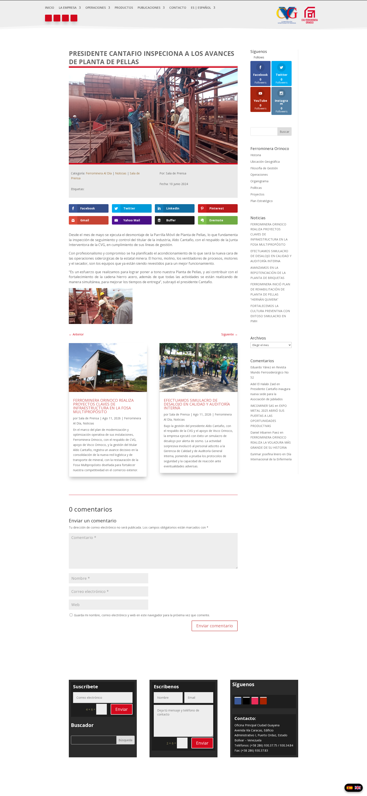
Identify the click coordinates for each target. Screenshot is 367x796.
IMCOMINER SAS (262, 406)
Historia (255, 155)
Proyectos (257, 194)
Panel (183, 776)
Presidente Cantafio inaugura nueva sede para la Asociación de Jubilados (270, 394)
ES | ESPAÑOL (201, 8)
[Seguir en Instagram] (65, 18)
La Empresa (67, 8)
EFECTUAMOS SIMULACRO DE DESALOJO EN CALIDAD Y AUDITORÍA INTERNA (197, 404)
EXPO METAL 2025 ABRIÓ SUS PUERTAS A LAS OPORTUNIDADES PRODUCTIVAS (268, 416)
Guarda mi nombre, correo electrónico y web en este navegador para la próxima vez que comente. (142, 615)
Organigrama (259, 181)
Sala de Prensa (89, 418)
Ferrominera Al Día (99, 173)
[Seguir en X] (57, 18)
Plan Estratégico (261, 201)
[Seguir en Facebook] (48, 18)
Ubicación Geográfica (265, 162)
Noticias (120, 173)
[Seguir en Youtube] (74, 18)
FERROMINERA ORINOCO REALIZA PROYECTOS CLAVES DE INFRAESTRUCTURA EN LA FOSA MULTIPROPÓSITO (103, 406)
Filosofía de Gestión (264, 168)
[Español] (350, 788)
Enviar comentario (214, 626)
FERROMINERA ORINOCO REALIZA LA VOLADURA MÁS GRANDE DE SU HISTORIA (270, 442)
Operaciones (95, 8)
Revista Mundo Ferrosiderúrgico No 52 (269, 372)
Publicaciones (149, 8)
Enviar (121, 709)
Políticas (256, 188)
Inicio (49, 8)
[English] (358, 788)
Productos (124, 8)
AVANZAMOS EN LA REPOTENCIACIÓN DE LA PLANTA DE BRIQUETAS (268, 273)
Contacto (177, 8)
